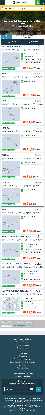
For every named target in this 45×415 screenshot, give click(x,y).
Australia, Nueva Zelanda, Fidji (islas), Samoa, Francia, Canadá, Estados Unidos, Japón (17, 291)
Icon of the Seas (22, 345)
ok (38, 389)
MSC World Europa (22, 342)
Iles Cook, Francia (11, 47)
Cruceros (4, 322)
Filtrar (13, 42)
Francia (6, 74)
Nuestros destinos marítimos (20, 322)
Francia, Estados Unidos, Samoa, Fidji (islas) (17, 237)
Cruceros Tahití (6, 326)
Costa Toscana (22, 348)
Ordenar (34, 42)
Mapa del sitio (22, 368)
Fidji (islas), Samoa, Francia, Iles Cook (17, 264)
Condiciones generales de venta (22, 362)
